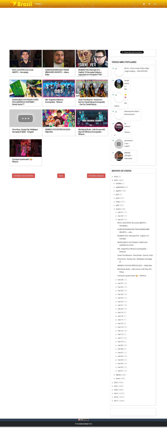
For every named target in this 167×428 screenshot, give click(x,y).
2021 (116, 386)
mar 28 (120, 280)
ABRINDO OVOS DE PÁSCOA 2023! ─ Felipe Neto (134, 265)
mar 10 (120, 342)
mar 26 (120, 287)
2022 (116, 382)
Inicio (61, 176)
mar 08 (120, 349)
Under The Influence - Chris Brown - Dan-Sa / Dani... (135, 255)
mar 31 (120, 212)
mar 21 (120, 305)
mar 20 (120, 309)
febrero (118, 375)
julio (117, 194)
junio (118, 198)
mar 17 (120, 320)
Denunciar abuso (124, 411)
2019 (116, 393)
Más (39, 4)
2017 (116, 401)
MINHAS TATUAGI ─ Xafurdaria (128, 155)
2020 (116, 390)
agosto (118, 191)
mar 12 (120, 334)
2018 (116, 397)
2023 (116, 180)
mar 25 (120, 291)
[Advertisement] (83, 28)
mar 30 (120, 216)
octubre (119, 183)
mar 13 (120, 331)
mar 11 (120, 338)
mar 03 (120, 363)
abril (117, 205)
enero (118, 378)
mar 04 (120, 360)
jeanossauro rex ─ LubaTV (128, 143)
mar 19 (120, 312)
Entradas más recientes (23, 176)
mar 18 (120, 316)
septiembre (120, 187)
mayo (118, 202)
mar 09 (120, 345)
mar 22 (120, 302)
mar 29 (120, 220)
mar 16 (120, 323)
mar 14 (120, 327)
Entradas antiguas (96, 176)
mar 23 (120, 298)
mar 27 (120, 283)
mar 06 (120, 356)
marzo (118, 209)
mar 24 (120, 294)
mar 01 (120, 371)
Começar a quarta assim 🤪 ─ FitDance (131, 276)
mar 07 (120, 353)
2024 (116, 177)
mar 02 (120, 367)
